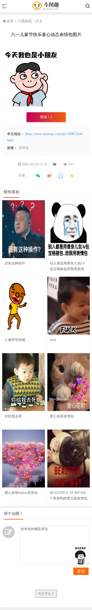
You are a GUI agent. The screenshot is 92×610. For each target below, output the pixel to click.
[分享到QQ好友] (60, 176)
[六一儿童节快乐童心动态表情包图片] (31, 105)
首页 (10, 21)
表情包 (23, 148)
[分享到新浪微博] (49, 176)
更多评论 (45, 593)
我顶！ (46, 117)
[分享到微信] (38, 176)
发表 (81, 571)
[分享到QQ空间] (71, 176)
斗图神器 (25, 21)
